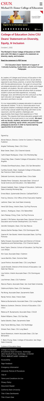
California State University (10, 390)
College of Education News (11, 346)
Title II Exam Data (7, 397)
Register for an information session (15, 25)
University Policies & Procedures (13, 371)
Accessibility (5, 360)
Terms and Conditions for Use (12, 378)
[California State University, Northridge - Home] (6, 4)
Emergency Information (9, 367)
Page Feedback (6, 363)
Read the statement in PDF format (14, 60)
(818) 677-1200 (12, 356)
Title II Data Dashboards (10, 393)
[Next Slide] (28, 29)
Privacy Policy (6, 382)
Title (3, 375)
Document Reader (7, 386)
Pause (38, 29)
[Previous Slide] (3, 29)
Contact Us (23, 356)
